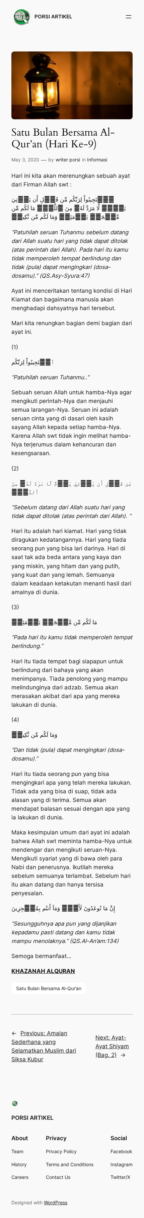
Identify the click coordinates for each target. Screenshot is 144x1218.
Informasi (97, 159)
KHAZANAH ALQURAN (43, 971)
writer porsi (68, 159)
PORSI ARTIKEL (53, 17)
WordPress (55, 1202)
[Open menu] (129, 17)
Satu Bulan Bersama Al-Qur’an (48, 988)
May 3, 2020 (25, 159)
